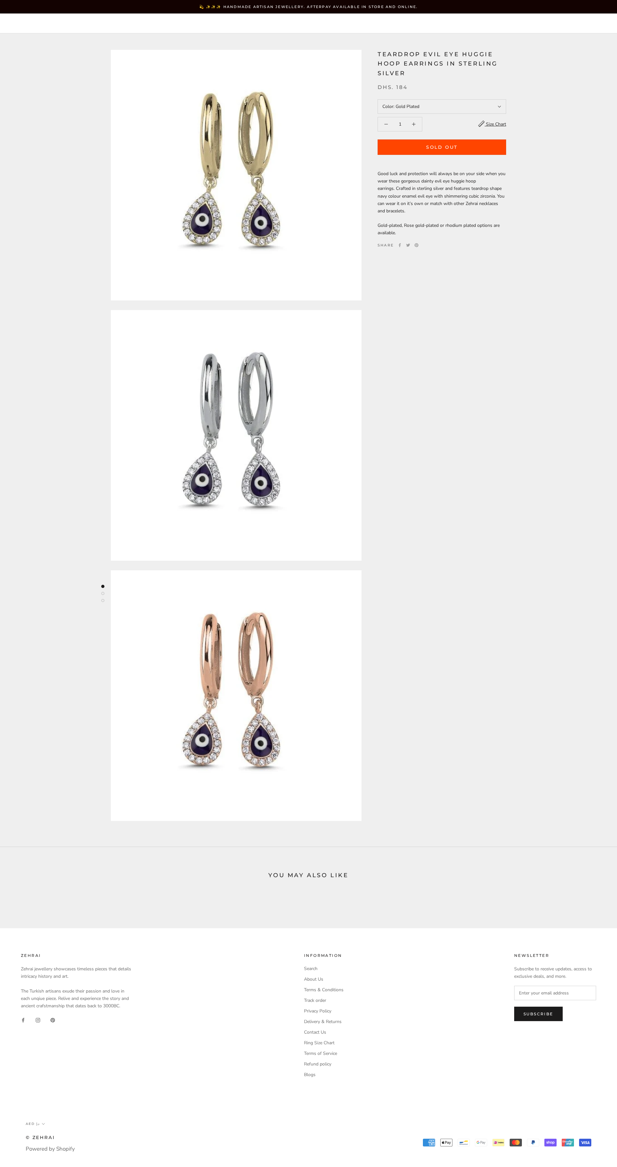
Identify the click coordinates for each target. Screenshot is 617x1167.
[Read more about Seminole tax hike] (102, 586)
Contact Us (315, 1032)
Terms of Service (320, 1053)
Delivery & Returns (323, 1022)
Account (495, 24)
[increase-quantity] (414, 124)
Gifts (210, 23)
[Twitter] (408, 245)
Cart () (589, 23)
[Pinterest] (416, 245)
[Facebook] (400, 245)
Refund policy (317, 1064)
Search (559, 24)
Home (24, 23)
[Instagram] (38, 1019)
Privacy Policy (317, 1011)
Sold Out (442, 147)
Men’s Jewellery (164, 23)
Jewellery (60, 23)
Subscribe (538, 1013)
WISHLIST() (528, 24)
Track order (315, 1000)
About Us (313, 979)
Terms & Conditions (324, 990)
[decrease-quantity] (386, 124)
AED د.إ (463, 24)
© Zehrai (40, 1137)
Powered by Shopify (50, 1149)
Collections (108, 23)
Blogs (310, 1075)
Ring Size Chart (319, 1043)
